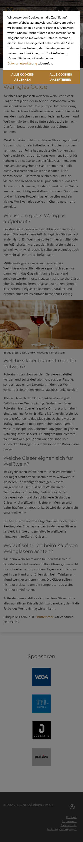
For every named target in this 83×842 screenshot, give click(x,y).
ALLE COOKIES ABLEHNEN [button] (22, 77)
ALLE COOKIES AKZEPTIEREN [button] (61, 77)
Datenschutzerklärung (22, 63)
